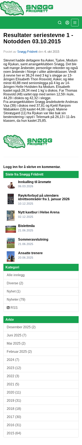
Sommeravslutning (33, 239)
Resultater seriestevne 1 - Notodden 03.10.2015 (38, 38)
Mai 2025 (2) (16, 343)
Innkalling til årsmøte (34, 182)
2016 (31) (14, 425)
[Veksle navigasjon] (75, 22)
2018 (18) (14, 408)
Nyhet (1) (13, 291)
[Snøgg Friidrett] (41, 8)
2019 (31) (14, 400)
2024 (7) (13, 360)
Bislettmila (26, 226)
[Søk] (59, 22)
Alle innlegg (16, 275)
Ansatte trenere (30, 253)
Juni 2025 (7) (16, 335)
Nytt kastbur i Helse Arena (39, 212)
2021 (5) (13, 384)
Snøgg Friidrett (27, 51)
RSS (14, 307)
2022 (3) (13, 376)
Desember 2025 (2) (21, 327)
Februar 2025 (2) (19, 351)
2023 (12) (14, 368)
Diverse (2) (15, 283)
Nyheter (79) (16, 299)
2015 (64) (14, 433)
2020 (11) (14, 392)
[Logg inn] (67, 22)
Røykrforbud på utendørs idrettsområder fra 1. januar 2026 (44, 197)
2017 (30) (14, 417)
